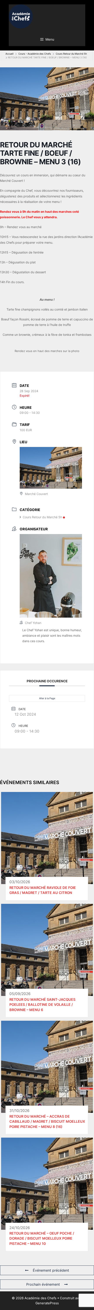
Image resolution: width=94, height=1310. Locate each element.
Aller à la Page (47, 698)
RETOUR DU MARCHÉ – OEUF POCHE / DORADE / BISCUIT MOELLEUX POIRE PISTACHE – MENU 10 (41, 1238)
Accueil (9, 53)
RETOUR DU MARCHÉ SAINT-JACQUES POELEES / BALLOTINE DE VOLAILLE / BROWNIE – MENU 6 (42, 1004)
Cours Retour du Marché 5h (71, 53)
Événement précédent (51, 1270)
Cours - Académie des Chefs (34, 53)
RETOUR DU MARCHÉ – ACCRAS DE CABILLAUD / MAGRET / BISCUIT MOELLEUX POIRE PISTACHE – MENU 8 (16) (47, 1121)
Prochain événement (43, 1284)
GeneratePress (47, 1303)
